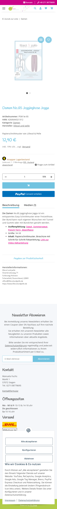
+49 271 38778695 (47, 2)
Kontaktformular (10, 391)
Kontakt (29, 2)
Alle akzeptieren (29, 441)
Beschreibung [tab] (10, 205)
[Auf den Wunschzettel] (48, 40)
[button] (36, 8)
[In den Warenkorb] (4, 32)
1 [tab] (27, 93)
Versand (26, 146)
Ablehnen (29, 458)
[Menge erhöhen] (51, 177)
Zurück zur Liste (11, 19)
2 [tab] (30, 93)
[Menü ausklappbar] (3, 7)
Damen (16, 122)
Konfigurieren (29, 450)
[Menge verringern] (5, 177)
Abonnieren (44, 358)
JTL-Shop (33, 505)
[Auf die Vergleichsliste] (41, 40)
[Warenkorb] (52, 8)
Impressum (10, 500)
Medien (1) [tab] (30, 205)
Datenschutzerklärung (29, 500)
